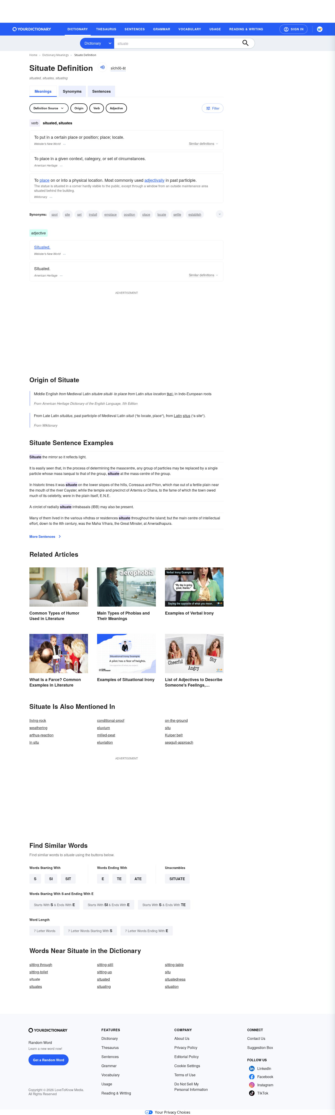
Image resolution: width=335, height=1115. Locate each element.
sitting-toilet (38, 971)
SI (51, 878)
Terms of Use (185, 1074)
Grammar (108, 1065)
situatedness (175, 979)
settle (177, 214)
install (93, 214)
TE (119, 878)
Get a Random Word (48, 1060)
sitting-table (174, 964)
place (44, 180)
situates (35, 986)
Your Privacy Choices (172, 1112)
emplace (110, 214)
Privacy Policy (185, 1047)
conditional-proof (110, 720)
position (129, 214)
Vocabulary (110, 1074)
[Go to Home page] (32, 29)
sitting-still (105, 964)
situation (172, 986)
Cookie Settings (187, 1065)
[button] (293, 29)
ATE (138, 878)
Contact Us (256, 1038)
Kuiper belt (174, 735)
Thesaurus (110, 1047)
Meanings (43, 91)
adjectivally (154, 180)
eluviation (105, 742)
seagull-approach (179, 742)
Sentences (101, 91)
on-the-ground (176, 720)
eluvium (103, 727)
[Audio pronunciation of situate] (102, 67)
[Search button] (248, 43)
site (67, 214)
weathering (38, 727)
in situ (34, 742)
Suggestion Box (260, 1047)
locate (161, 214)
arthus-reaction (41, 735)
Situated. (42, 247)
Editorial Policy (186, 1056)
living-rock (37, 720)
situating (104, 986)
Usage (106, 1084)
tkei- (170, 393)
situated (103, 979)
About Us (181, 1038)
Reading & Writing (116, 1093)
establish (194, 214)
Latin (178, 415)
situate (177, 878)
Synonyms (72, 91)
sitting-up (104, 971)
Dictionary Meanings (55, 55)
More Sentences (42, 536)
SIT (68, 878)
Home (33, 55)
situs (186, 415)
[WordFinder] (319, 29)
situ (168, 727)
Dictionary (93, 43)
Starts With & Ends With (54, 904)
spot (55, 214)
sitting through (40, 964)
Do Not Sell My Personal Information (191, 1086)
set (79, 214)
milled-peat (106, 735)
